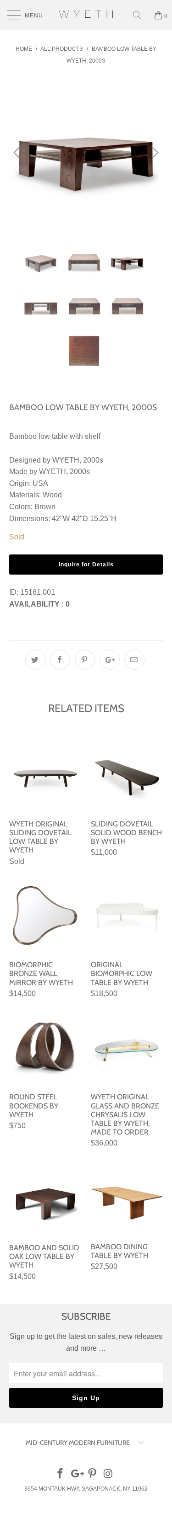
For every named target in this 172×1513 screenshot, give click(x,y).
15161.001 (37, 592)
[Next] (154, 152)
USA (40, 483)
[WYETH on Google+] (76, 1474)
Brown (44, 507)
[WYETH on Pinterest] (93, 1474)
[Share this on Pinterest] (85, 660)
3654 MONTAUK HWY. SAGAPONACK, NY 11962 (86, 1489)
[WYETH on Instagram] (108, 1474)
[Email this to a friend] (134, 660)
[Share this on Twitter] (35, 660)
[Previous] (18, 152)
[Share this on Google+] (110, 660)
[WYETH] (86, 15)
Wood (52, 495)
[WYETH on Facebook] (60, 1474)
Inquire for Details (86, 564)
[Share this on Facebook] (60, 660)
